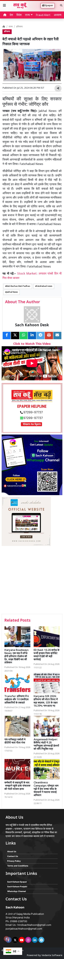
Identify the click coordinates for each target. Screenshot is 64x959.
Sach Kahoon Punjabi (17, 886)
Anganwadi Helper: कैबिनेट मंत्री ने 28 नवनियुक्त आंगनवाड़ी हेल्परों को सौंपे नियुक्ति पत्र (46, 744)
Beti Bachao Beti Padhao (18, 286)
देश (11, 15)
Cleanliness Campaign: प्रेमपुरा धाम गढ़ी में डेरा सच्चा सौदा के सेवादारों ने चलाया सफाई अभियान (46, 789)
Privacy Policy (14, 861)
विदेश (19, 15)
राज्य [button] (27, 15)
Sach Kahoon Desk (32, 325)
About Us (11, 851)
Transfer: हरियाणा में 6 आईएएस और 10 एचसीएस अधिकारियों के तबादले (16, 699)
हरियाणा (19, 26)
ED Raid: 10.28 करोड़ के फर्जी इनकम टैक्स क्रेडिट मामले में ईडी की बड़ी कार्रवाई (46, 655)
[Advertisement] (32, 580)
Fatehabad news (44, 286)
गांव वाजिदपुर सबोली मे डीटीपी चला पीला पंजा (14, 741)
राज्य (11, 26)
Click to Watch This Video (32, 344)
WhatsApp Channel (16, 891)
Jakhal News (12, 292)
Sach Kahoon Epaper (17, 882)
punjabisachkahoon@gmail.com (24, 928)
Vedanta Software (52, 955)
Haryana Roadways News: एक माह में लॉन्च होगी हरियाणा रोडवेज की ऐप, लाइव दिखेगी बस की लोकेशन (16, 657)
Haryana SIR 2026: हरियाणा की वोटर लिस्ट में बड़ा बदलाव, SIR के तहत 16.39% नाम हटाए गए (46, 701)
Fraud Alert (43, 15)
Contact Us (12, 856)
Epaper (48, 5)
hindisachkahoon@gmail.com (34, 924)
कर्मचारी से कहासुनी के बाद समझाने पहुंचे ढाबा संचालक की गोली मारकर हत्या (17, 786)
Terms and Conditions (17, 865)
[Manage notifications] (6, 938)
